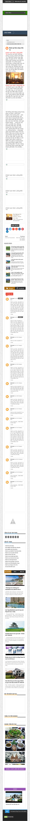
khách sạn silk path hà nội (11, 559)
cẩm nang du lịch (11, 42)
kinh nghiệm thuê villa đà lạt (11, 549)
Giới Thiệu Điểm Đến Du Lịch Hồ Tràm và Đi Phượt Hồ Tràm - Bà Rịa (14, 610)
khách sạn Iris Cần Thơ (10, 554)
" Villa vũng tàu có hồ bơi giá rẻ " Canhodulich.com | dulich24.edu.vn (13, 588)
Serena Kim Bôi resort (10, 566)
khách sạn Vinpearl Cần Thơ (11, 564)
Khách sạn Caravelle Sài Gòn (11, 552)
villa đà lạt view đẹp (9, 545)
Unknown (12, 298)
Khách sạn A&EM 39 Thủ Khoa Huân (13, 551)
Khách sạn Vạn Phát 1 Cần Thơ (12, 561)
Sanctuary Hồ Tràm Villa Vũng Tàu (12, 804)
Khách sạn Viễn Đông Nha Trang (12, 563)
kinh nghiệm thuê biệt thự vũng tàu (12, 547)
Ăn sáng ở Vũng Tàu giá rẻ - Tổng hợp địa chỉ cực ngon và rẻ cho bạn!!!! (16, 747)
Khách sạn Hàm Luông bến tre (15, 85)
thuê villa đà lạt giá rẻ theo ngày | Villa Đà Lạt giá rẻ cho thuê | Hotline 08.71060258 (14, 681)
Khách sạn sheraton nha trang (11, 558)
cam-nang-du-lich (19, 219)
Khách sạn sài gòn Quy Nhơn (11, 556)
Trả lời (12, 314)
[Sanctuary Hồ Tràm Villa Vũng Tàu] (14, 802)
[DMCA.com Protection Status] (9, 817)
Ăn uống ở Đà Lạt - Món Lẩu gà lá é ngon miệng (16, 735)
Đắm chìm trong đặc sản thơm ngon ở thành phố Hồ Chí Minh (15, 760)
